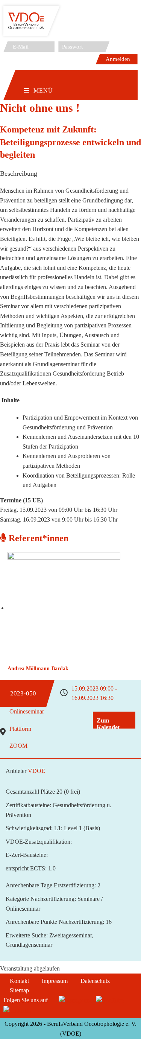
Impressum (55, 981)
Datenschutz (95, 981)
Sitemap (19, 990)
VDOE (36, 771)
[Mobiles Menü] (38, 78)
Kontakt (19, 981)
